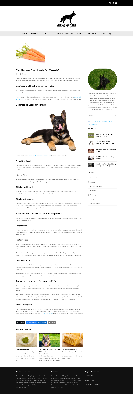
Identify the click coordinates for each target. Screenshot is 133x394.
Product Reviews (96, 186)
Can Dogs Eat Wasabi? (24, 349)
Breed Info (93, 178)
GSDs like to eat (47, 313)
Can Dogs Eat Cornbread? (71, 349)
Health (24, 74)
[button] (110, 33)
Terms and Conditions (92, 384)
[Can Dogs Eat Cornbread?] (72, 340)
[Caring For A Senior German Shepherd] (49, 340)
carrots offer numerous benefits (40, 156)
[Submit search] (115, 115)
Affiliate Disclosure (91, 376)
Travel (92, 199)
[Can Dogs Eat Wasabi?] (26, 340)
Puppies (93, 190)
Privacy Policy (90, 380)
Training (93, 195)
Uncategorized (95, 203)
